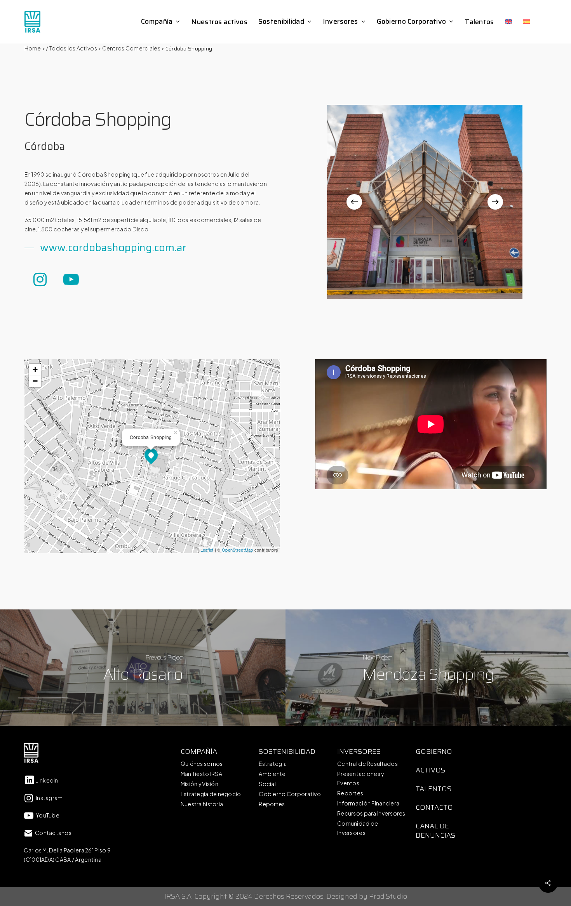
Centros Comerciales (131, 48)
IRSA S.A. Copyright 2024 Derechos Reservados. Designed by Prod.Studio (285, 896)
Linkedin (46, 780)
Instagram (48, 797)
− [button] (35, 381)
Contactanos (52, 832)
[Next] (495, 202)
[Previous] (354, 202)
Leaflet (207, 550)
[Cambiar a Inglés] (508, 22)
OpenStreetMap (237, 550)
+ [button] (35, 369)
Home (32, 48)
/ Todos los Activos (71, 48)
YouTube (46, 815)
